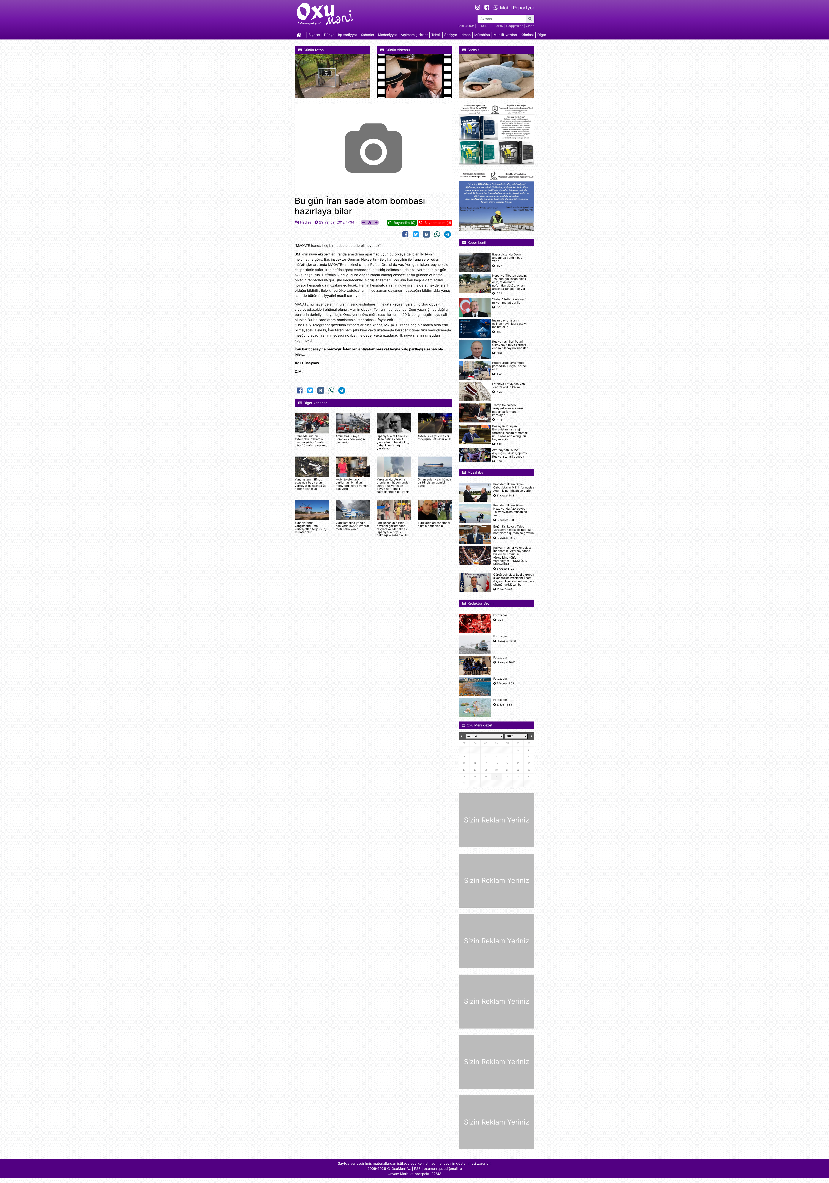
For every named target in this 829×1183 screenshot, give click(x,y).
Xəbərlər (367, 35)
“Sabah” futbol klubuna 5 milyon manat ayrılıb (509, 301)
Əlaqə (530, 26)
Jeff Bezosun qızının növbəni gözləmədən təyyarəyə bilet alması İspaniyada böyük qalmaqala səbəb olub (392, 529)
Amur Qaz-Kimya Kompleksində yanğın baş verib (350, 439)
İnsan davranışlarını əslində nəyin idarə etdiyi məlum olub (509, 324)
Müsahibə (482, 35)
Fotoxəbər (500, 615)
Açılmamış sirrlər (414, 35)
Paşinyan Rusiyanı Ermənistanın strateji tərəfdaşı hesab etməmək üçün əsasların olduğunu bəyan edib (510, 433)
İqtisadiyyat (347, 35)
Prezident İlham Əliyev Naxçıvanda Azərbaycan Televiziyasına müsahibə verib (510, 510)
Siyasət (314, 35)
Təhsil (436, 35)
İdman (466, 35)
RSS (417, 1168)
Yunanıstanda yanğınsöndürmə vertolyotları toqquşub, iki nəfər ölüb (310, 527)
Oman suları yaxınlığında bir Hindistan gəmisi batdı (434, 482)
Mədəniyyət (387, 35)
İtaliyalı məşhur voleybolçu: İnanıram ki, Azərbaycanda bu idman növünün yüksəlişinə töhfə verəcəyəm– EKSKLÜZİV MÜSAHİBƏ (512, 556)
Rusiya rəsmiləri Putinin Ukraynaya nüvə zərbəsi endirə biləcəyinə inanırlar (510, 345)
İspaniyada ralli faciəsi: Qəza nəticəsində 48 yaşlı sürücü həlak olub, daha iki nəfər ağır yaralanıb (393, 442)
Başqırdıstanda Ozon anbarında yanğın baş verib (507, 258)
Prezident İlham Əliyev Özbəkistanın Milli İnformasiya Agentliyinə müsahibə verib (513, 487)
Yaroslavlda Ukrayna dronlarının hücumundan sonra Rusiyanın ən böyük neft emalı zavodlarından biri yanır (393, 486)
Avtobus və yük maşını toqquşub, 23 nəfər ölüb (434, 437)
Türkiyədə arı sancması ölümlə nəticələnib (434, 524)
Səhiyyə (450, 35)
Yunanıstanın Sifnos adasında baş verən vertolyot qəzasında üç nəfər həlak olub (310, 484)
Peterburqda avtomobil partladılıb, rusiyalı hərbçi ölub (509, 366)
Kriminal (527, 35)
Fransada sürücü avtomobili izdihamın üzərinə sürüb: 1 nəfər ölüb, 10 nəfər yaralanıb (311, 440)
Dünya (329, 35)
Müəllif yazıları (505, 35)
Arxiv (499, 26)
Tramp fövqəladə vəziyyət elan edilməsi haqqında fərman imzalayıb (507, 410)
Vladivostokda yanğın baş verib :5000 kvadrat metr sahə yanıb (352, 526)
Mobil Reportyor (516, 7)
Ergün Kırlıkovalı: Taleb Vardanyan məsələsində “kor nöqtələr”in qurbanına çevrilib (513, 530)
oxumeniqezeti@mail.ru (443, 1168)
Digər (541, 35)
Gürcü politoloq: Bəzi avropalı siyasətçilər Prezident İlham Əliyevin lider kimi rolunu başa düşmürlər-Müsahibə (513, 579)
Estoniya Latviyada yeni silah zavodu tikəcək (508, 385)
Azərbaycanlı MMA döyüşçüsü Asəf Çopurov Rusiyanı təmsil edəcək (509, 453)
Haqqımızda (514, 26)
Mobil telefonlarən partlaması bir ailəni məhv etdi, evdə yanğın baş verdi (352, 484)
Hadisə (305, 222)
